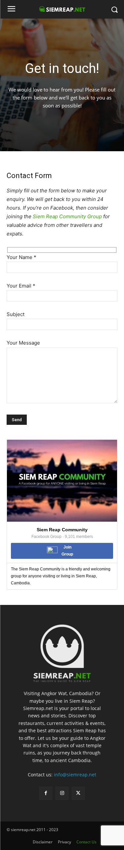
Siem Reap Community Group (67, 216)
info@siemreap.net (75, 774)
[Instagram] (62, 793)
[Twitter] (78, 793)
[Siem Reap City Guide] (62, 650)
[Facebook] (45, 793)
